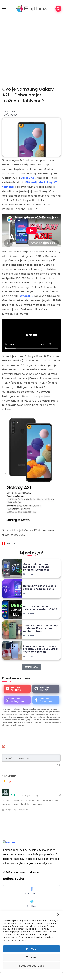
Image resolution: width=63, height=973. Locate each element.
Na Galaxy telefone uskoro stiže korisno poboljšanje (39, 587)
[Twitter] (31, 903)
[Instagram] (17, 700)
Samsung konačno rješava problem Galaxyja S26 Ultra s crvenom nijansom (41, 649)
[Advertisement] (31, 50)
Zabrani (31, 957)
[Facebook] (46, 700)
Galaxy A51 (28, 178)
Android (11, 543)
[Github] (46, 689)
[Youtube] (17, 689)
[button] (58, 914)
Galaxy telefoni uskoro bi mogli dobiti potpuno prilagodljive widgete (38, 567)
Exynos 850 (25, 296)
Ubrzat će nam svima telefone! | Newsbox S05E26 (40, 608)
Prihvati (31, 948)
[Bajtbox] (31, 8)
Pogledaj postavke (31, 965)
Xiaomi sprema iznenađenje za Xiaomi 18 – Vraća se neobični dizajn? (40, 628)
